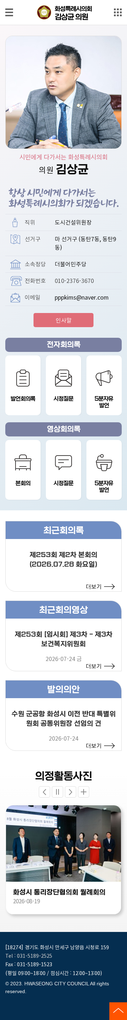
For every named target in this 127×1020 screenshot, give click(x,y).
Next (70, 792)
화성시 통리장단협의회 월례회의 (59, 892)
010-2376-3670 (74, 280)
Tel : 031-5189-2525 (28, 955)
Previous (44, 792)
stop (57, 792)
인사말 (64, 320)
